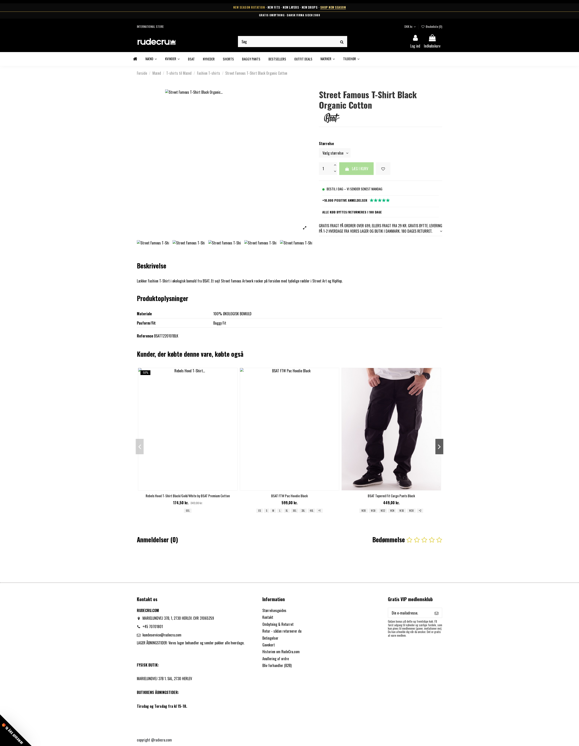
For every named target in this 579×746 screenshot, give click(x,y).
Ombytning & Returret (278, 624)
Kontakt (267, 617)
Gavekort (268, 645)
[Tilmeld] (436, 613)
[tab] (380, 228)
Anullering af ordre (275, 658)
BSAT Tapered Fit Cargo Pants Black (391, 495)
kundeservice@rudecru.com (161, 635)
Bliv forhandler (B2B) (277, 665)
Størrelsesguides (274, 610)
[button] (327, 59)
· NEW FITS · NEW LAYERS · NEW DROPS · (289, 7)
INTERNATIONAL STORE (150, 26)
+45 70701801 (152, 626)
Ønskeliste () (433, 26)
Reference (145, 336)
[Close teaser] (33, 740)
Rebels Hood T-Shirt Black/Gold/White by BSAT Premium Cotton (188, 495)
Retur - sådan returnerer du (281, 631)
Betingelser (270, 638)
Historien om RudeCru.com (281, 651)
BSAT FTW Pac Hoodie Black (289, 495)
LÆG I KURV (360, 168)
